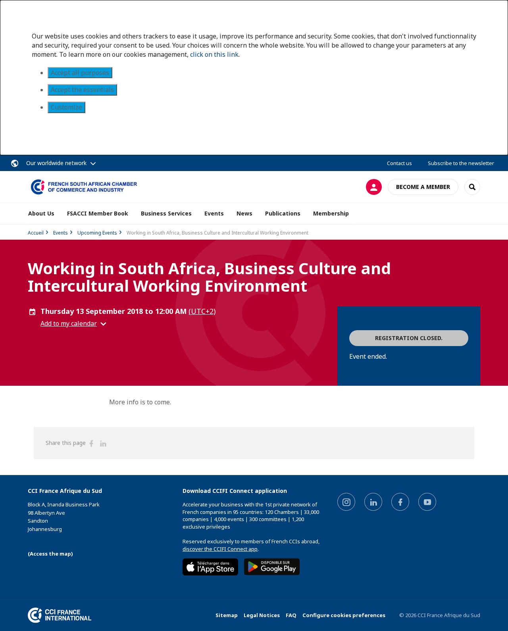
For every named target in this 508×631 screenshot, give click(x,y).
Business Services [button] (166, 213)
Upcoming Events (97, 232)
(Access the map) (50, 553)
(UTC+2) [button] (202, 311)
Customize (66, 107)
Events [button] (214, 213)
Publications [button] (282, 213)
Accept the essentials (82, 89)
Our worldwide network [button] (56, 163)
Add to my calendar (68, 323)
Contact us (399, 163)
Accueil (36, 232)
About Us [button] (41, 213)
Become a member (423, 186)
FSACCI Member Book (97, 213)
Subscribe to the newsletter (461, 163)
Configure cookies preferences (343, 615)
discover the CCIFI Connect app (220, 548)
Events (60, 232)
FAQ (291, 615)
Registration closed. (409, 338)
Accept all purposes (80, 72)
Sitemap (227, 615)
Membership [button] (331, 213)
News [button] (244, 213)
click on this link (214, 54)
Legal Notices (262, 615)
